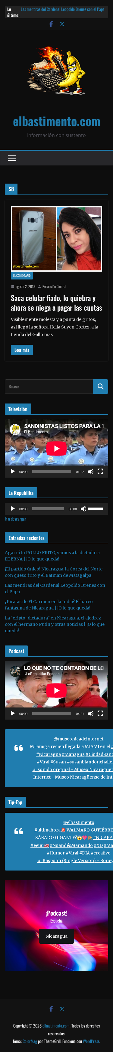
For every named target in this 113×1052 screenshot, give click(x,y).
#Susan (58, 762)
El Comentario (21, 275)
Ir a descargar (15, 518)
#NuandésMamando (71, 845)
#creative (100, 853)
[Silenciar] (91, 472)
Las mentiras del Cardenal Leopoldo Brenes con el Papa (63, 9)
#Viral (43, 762)
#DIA (84, 853)
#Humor (56, 853)
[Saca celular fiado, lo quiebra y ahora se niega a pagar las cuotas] (56, 239)
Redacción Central (54, 286)
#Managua (73, 754)
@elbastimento (78, 822)
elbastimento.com (56, 121)
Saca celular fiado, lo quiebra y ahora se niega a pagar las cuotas (56, 302)
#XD (98, 845)
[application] (56, 448)
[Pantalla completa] (100, 472)
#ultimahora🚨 (50, 830)
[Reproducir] (13, 472)
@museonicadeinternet (78, 739)
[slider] (96, 508)
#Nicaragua (48, 754)
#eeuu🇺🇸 (39, 845)
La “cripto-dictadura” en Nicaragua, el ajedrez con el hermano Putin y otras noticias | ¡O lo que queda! (55, 624)
